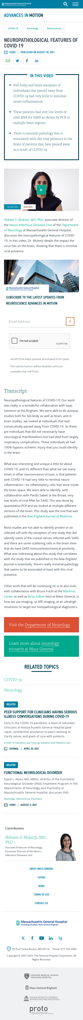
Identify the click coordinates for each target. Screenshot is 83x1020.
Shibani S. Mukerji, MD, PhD (23, 220)
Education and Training (27, 742)
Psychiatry (36, 798)
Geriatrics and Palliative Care (55, 742)
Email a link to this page (7, 60)
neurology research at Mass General (34, 646)
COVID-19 (13, 28)
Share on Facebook (27, 60)
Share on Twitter (17, 60)
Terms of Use (41, 895)
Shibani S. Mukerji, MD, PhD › (26, 839)
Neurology (32, 28)
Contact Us (41, 903)
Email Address (19, 321)
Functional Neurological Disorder (33, 772)
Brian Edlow (36, 596)
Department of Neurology (47, 624)
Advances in (23, 15)
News (41, 886)
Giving (41, 877)
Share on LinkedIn (36, 60)
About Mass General (41, 869)
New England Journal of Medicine (49, 516)
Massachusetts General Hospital (16, 3)
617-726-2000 (68, 949)
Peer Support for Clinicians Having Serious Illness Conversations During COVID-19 (40, 714)
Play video (41, 190)
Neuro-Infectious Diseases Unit (30, 225)
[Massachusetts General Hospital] (41, 923)
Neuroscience (54, 28)
